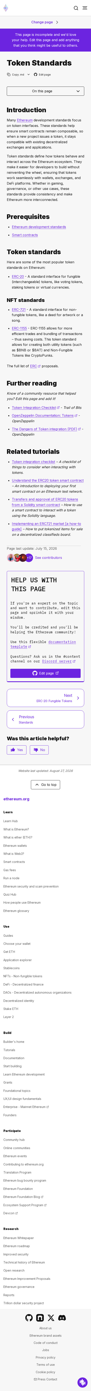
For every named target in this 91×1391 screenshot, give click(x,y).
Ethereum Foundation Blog (23, 1197)
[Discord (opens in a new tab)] (62, 1318)
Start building (12, 1066)
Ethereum (25, 120)
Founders (10, 1115)
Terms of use (45, 1364)
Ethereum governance (18, 1287)
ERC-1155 (19, 328)
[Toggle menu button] (84, 8)
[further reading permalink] (5, 383)
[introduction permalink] (5, 110)
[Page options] (28, 74)
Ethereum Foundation (18, 1188)
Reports (8, 1295)
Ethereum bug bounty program (24, 1180)
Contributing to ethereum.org (23, 1164)
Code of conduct (46, 1343)
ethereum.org (16, 799)
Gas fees (9, 870)
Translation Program (17, 1172)
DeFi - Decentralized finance (23, 984)
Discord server (59, 661)
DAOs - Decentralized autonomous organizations (37, 992)
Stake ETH (10, 1009)
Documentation (13, 1058)
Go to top (49, 784)
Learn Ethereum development (24, 1074)
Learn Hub (10, 821)
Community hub (14, 1139)
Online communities (16, 1148)
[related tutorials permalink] (5, 451)
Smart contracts (25, 235)
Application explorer (17, 960)
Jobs (45, 1350)
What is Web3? (13, 853)
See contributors (48, 557)
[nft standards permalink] (5, 300)
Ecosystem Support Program (25, 1205)
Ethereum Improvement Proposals (26, 1278)
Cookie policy (45, 1372)
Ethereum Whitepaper (18, 1238)
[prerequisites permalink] (5, 217)
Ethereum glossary (16, 911)
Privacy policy (45, 1357)
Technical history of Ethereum (24, 1262)
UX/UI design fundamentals (22, 1099)
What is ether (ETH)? (17, 837)
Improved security (16, 1254)
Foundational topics (16, 1090)
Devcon (10, 1213)
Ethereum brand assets (46, 1335)
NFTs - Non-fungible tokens (22, 976)
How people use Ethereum (22, 902)
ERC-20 (18, 276)
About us (45, 1328)
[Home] (5, 8)
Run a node (11, 878)
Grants (7, 1082)
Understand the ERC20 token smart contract (48, 480)
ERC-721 (19, 309)
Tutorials (9, 1050)
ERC (35, 366)
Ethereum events (15, 1156)
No (42, 750)
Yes (20, 750)
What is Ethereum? (16, 829)
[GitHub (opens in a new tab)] (29, 1318)
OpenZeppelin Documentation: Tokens (44, 415)
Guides (8, 935)
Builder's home (13, 1041)
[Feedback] (82, 1382)
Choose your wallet (16, 943)
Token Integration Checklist (36, 407)
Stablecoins (11, 968)
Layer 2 (8, 1017)
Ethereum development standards (39, 227)
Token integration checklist (33, 462)
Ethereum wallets (15, 845)
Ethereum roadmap (16, 1246)
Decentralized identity (18, 1001)
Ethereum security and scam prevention (31, 886)
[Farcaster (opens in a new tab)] (40, 1318)
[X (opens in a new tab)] (51, 1318)
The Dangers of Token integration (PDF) (46, 429)
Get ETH (9, 952)
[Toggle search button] (76, 8)
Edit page (42, 75)
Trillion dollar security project (23, 1303)
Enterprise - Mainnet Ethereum (26, 1107)
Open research (14, 1270)
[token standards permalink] (5, 252)
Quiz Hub (9, 894)
